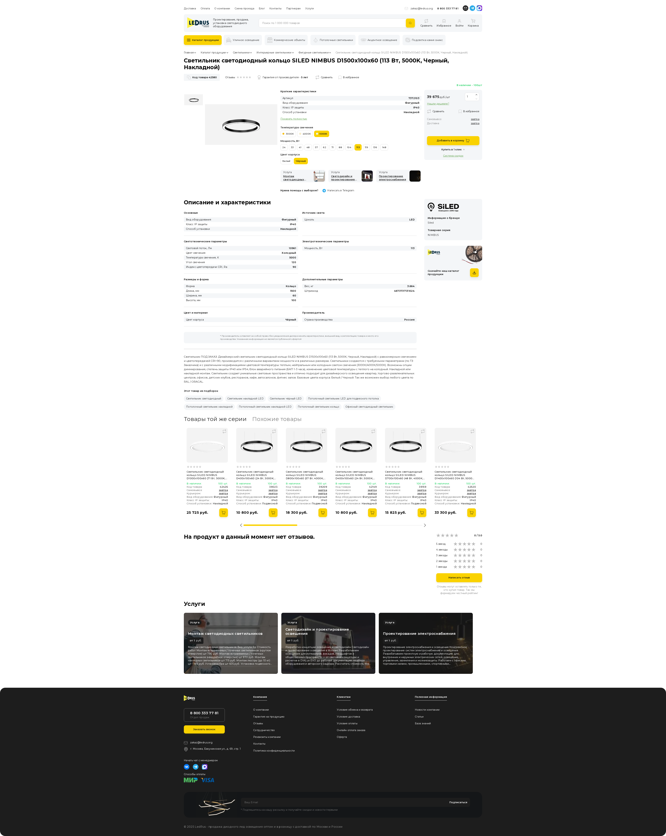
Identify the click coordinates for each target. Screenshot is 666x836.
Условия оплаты (347, 723)
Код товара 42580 (204, 77)
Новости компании (427, 709)
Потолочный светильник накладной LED (265, 406)
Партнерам (293, 8)
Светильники (241, 52)
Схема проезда (244, 8)
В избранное (351, 77)
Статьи (419, 716)
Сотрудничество (264, 730)
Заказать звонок (204, 729)
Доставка (190, 8)
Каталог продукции (205, 40)
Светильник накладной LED (245, 398)
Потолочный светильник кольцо (318, 406)
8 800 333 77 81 (447, 8)
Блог (262, 8)
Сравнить (326, 77)
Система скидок (453, 155)
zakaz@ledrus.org (422, 8)
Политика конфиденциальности (274, 750)
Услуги (309, 8)
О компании (222, 8)
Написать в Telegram (340, 190)
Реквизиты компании (267, 737)
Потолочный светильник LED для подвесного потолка (343, 398)
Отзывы (258, 723)
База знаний (423, 723)
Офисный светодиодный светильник (369, 406)
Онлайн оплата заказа (351, 730)
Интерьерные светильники (274, 52)
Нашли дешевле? (438, 103)
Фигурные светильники (313, 52)
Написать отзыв (459, 577)
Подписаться (458, 802)
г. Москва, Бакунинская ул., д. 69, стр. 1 (215, 748)
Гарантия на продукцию (269, 716)
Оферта (342, 737)
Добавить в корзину (450, 140)
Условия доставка (348, 716)
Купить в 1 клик (451, 149)
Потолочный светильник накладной (209, 406)
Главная (189, 52)
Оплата (205, 8)
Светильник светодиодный (203, 398)
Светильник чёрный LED (286, 398)
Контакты (275, 8)
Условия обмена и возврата (355, 709)
